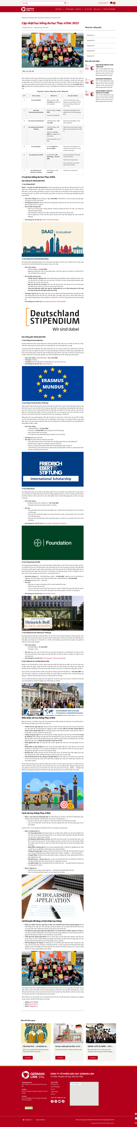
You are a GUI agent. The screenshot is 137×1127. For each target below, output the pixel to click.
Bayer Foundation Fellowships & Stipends (54, 523)
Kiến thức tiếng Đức (109, 9)
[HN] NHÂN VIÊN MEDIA (104, 79)
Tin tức (53, 1089)
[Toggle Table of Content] (80, 71)
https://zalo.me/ (33, 1004)
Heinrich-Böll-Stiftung (48, 593)
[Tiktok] (63, 1101)
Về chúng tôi (54, 1084)
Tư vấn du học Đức (32, 17)
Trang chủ (24, 17)
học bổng (45, 990)
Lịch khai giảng (69, 9)
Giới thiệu (58, 9)
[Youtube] (59, 1101)
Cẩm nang (96, 9)
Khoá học (78, 9)
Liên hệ (53, 1094)
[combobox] (44, 3)
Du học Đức (88, 9)
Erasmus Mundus (47, 364)
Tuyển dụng (54, 1091)
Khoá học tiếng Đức (93, 28)
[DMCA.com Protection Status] (29, 1108)
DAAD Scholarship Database (50, 220)
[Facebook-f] (52, 1101)
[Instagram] (55, 1101)
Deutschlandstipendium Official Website (54, 301)
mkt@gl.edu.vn (33, 1006)
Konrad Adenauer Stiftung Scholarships (54, 658)
